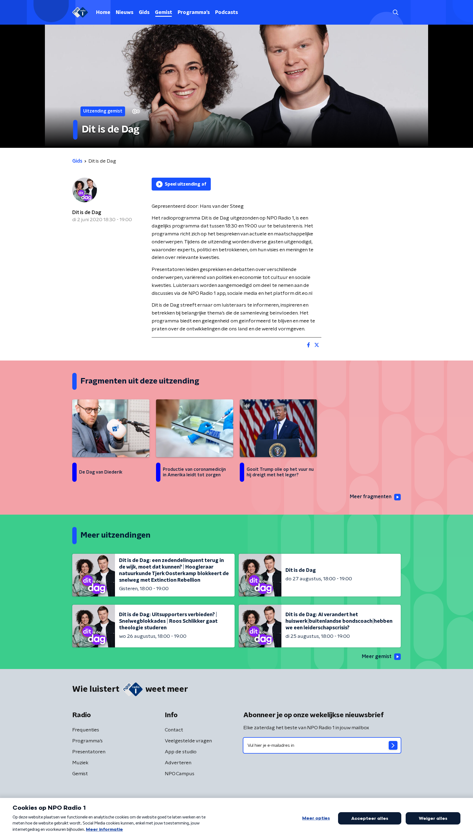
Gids (144, 12)
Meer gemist (376, 656)
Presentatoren (88, 751)
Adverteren (178, 762)
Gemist (163, 12)
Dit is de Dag (86, 212)
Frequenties (85, 730)
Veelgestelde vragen (188, 741)
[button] (395, 12)
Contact (174, 730)
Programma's (194, 12)
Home (103, 12)
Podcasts (226, 12)
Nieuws (124, 12)
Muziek (80, 762)
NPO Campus (179, 773)
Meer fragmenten (370, 496)
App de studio (181, 751)
